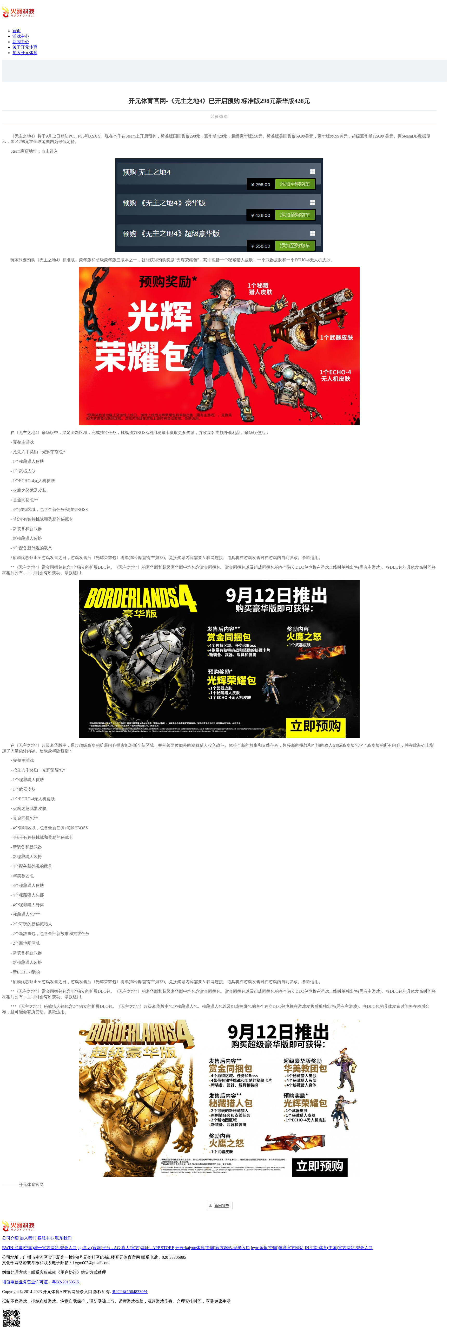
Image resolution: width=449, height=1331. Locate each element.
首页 (16, 31)
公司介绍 (10, 1238)
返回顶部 (222, 1206)
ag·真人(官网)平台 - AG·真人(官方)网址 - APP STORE (126, 1247)
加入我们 (28, 1238)
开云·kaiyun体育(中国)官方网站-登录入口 (212, 1247)
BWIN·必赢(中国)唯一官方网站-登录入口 (39, 1247)
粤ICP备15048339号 (130, 1291)
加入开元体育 (24, 52)
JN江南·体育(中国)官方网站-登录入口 (339, 1247)
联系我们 (63, 1238)
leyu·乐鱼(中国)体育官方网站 (277, 1247)
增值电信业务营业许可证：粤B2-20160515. (41, 1282)
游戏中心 (20, 36)
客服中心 (45, 1238)
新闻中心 (20, 42)
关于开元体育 (24, 47)
